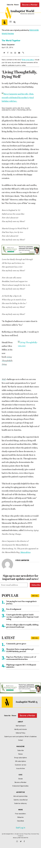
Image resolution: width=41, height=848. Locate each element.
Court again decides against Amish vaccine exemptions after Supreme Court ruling (22, 617)
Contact (20, 740)
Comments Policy (35, 834)
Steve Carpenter (8, 45)
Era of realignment (13, 609)
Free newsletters (20, 814)
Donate (20, 779)
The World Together (11, 40)
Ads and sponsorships (20, 796)
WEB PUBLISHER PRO (23, 837)
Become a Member (30, 4)
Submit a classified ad (20, 800)
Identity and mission (20, 729)
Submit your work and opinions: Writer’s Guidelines (20, 736)
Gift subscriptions (20, 761)
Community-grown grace (16, 644)
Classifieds (20, 821)
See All (35, 596)
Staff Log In (20, 827)
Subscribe (10, 5)
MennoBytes (25, 552)
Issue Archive (20, 768)
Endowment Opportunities (20, 786)
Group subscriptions (20, 758)
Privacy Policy (27, 834)
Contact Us (20, 835)
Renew (16, 5)
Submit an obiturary (20, 803)
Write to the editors (28, 60)
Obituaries (20, 817)
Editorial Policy (20, 733)
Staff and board (20, 726)
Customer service (20, 765)
